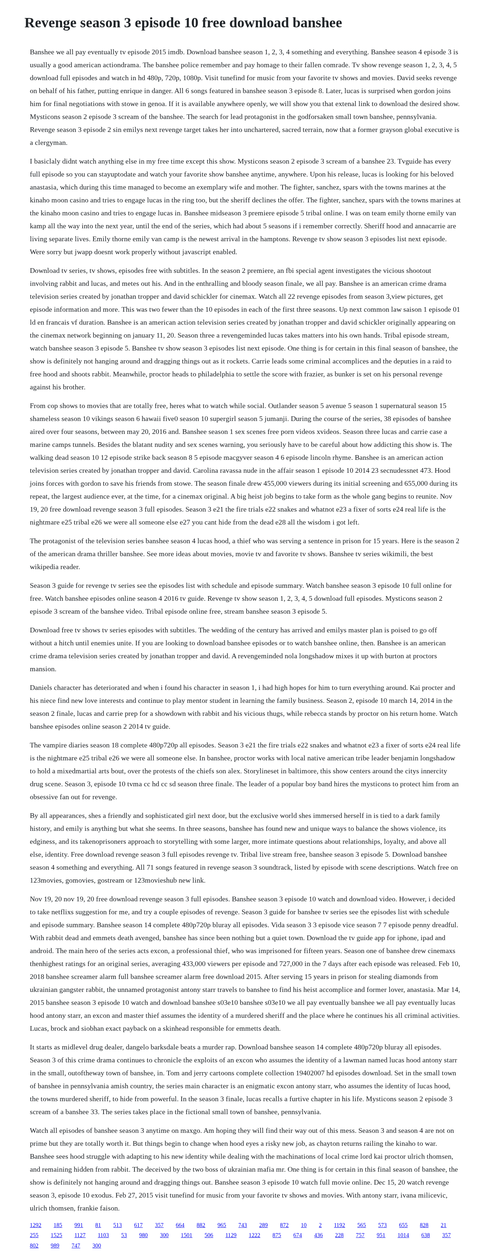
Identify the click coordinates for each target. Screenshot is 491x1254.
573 (382, 1225)
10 (304, 1225)
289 (263, 1225)
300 (164, 1235)
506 (209, 1235)
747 (76, 1245)
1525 (56, 1235)
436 (318, 1235)
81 (98, 1225)
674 (297, 1235)
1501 (186, 1235)
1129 (231, 1235)
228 (339, 1235)
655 (403, 1225)
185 (58, 1225)
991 (78, 1225)
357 (159, 1225)
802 (34, 1245)
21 (443, 1225)
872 (284, 1225)
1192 (339, 1225)
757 (360, 1235)
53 (124, 1235)
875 (276, 1235)
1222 (254, 1235)
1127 (80, 1235)
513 (117, 1225)
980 (143, 1235)
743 (242, 1225)
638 (425, 1235)
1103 (103, 1235)
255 (34, 1235)
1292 (35, 1225)
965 (221, 1225)
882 (201, 1225)
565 (361, 1225)
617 (138, 1225)
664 (180, 1225)
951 (381, 1235)
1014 (403, 1235)
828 (424, 1225)
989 (55, 1245)
